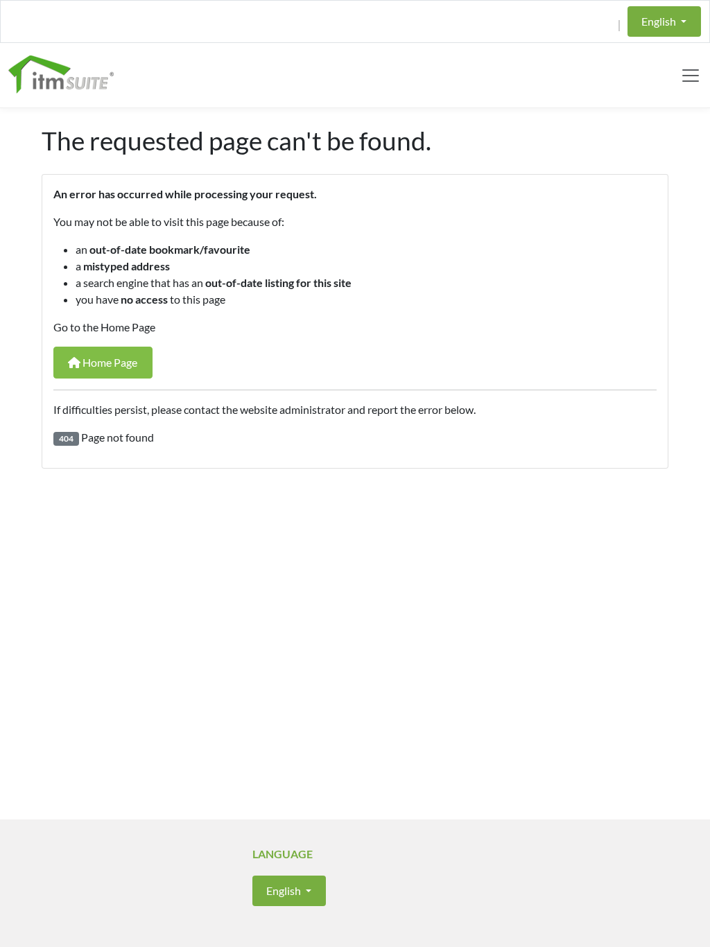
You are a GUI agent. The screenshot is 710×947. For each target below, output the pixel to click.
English (659, 21)
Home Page (108, 362)
